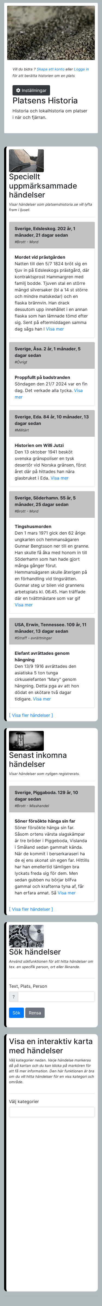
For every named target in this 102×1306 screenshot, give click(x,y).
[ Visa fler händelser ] (31, 715)
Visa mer (54, 329)
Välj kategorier (24, 1101)
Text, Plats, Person (28, 986)
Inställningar (33, 90)
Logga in (81, 69)
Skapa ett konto (50, 69)
